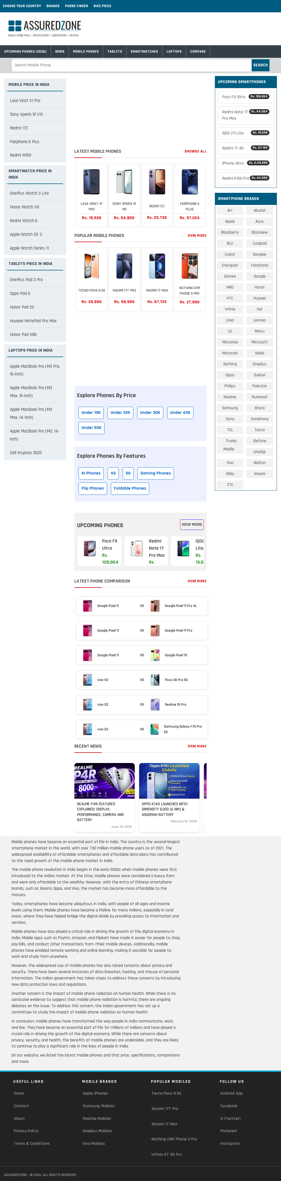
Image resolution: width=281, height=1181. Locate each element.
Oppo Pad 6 (20, 293)
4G (113, 473)
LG (230, 331)
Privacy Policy (26, 1131)
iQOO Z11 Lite (245, 133)
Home (19, 1093)
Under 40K (180, 413)
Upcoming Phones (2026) (25, 51)
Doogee (259, 254)
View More (197, 235)
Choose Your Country (22, 6)
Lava (230, 320)
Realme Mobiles (97, 1118)
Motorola (230, 353)
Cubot (230, 254)
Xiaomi (259, 473)
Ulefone (259, 440)
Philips (229, 386)
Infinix (230, 309)
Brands (53, 6)
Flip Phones (93, 488)
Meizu (260, 331)
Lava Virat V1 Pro (25, 101)
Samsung (230, 408)
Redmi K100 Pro (245, 178)
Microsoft (260, 342)
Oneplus (259, 364)
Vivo (230, 462)
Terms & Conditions (32, 1143)
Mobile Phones (86, 51)
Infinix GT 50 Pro (166, 1154)
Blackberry (230, 232)
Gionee (230, 276)
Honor (260, 287)
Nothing (230, 364)
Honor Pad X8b (23, 335)
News (59, 51)
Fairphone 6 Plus (25, 142)
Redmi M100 (20, 155)
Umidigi (260, 451)
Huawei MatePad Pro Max (33, 321)
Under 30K (150, 413)
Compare (198, 51)
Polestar (259, 386)
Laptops (174, 51)
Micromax (230, 342)
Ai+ (230, 210)
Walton (260, 462)
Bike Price (102, 6)
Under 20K (120, 413)
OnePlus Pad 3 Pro (26, 280)
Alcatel (259, 210)
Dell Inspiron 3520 (26, 453)
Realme (230, 397)
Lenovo (260, 320)
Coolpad (260, 243)
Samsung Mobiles (99, 1106)
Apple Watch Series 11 (29, 248)
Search (260, 65)
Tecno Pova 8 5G (166, 1093)
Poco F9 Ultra (245, 97)
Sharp (260, 408)
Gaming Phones (155, 473)
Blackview (260, 232)
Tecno (259, 430)
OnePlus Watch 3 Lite (29, 193)
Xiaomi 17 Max (164, 1124)
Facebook (228, 1106)
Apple (230, 221)
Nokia (259, 353)
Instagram (230, 1143)
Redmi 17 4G (245, 148)
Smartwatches (144, 51)
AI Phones (91, 473)
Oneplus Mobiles (97, 1131)
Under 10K (91, 413)
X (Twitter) (230, 1118)
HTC (230, 298)
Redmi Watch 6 (23, 221)
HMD (230, 287)
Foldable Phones (130, 488)
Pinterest (228, 1131)
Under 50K (92, 428)
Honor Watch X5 (24, 207)
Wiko (230, 473)
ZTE (230, 484)
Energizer (230, 265)
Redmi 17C (19, 128)
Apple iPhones (95, 1093)
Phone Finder (76, 6)
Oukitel (259, 375)
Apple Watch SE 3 (26, 234)
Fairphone (259, 265)
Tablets (114, 51)
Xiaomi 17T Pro (164, 1109)
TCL (230, 430)
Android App (231, 1093)
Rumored (259, 397)
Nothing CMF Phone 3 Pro (174, 1139)
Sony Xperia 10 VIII (26, 114)
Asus (259, 221)
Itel (259, 309)
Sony (230, 419)
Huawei (260, 298)
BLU (230, 243)
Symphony (260, 419)
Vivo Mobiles (94, 1143)
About (19, 1118)
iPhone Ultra (245, 163)
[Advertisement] (140, 110)
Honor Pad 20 (22, 307)
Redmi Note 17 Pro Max (245, 115)
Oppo (230, 375)
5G (128, 473)
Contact (21, 1106)
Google (260, 276)
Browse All (196, 151)
